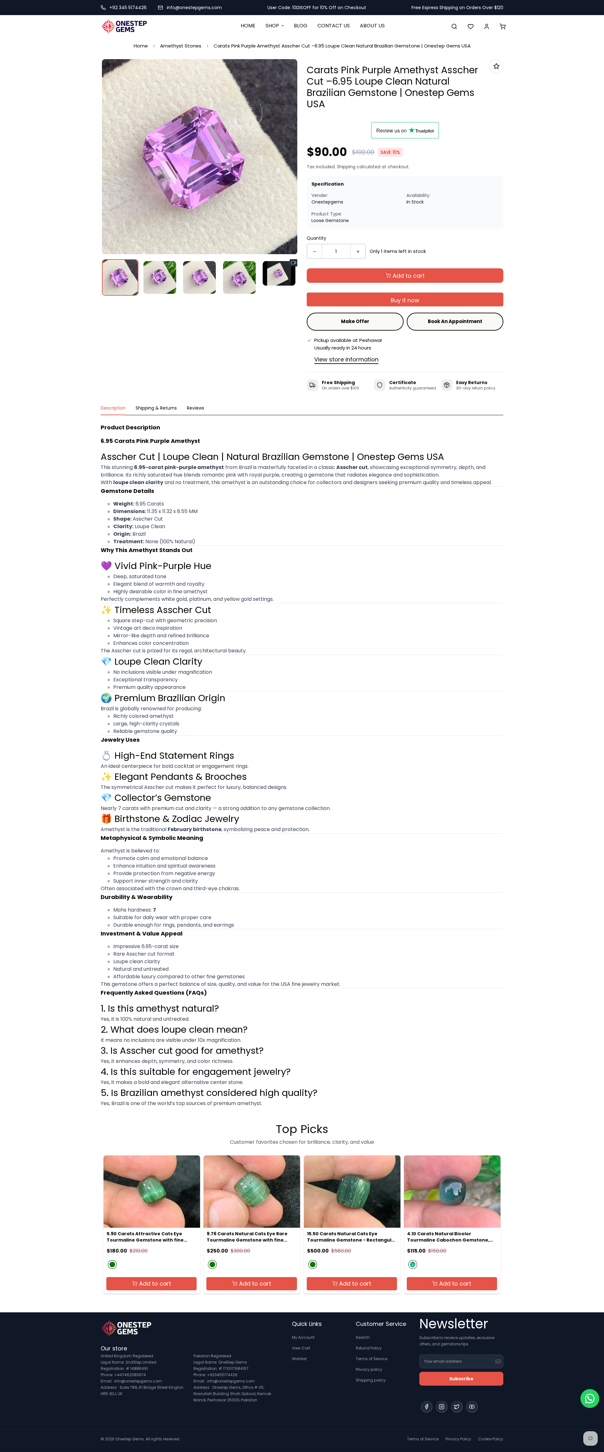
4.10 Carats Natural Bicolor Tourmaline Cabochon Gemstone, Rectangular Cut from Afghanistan (449, 1237)
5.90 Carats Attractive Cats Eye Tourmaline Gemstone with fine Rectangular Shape (145, 1237)
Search (363, 1337)
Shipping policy (371, 1380)
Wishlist (299, 1358)
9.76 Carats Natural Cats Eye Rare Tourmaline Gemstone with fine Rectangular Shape (247, 1237)
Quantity (316, 238)
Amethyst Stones (180, 45)
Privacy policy (369, 1369)
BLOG (300, 25)
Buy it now (405, 300)
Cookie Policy (490, 1439)
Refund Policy (369, 1348)
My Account (303, 1337)
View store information (346, 359)
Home (141, 45)
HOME (248, 25)
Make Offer (355, 321)
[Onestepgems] (124, 26)
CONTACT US (333, 25)
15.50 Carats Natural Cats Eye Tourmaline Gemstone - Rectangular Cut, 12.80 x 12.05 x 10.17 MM (352, 1237)
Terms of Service (371, 1358)
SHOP (272, 25)
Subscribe (461, 1379)
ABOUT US (372, 25)
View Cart (301, 1348)
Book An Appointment (455, 321)
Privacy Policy (458, 1439)
